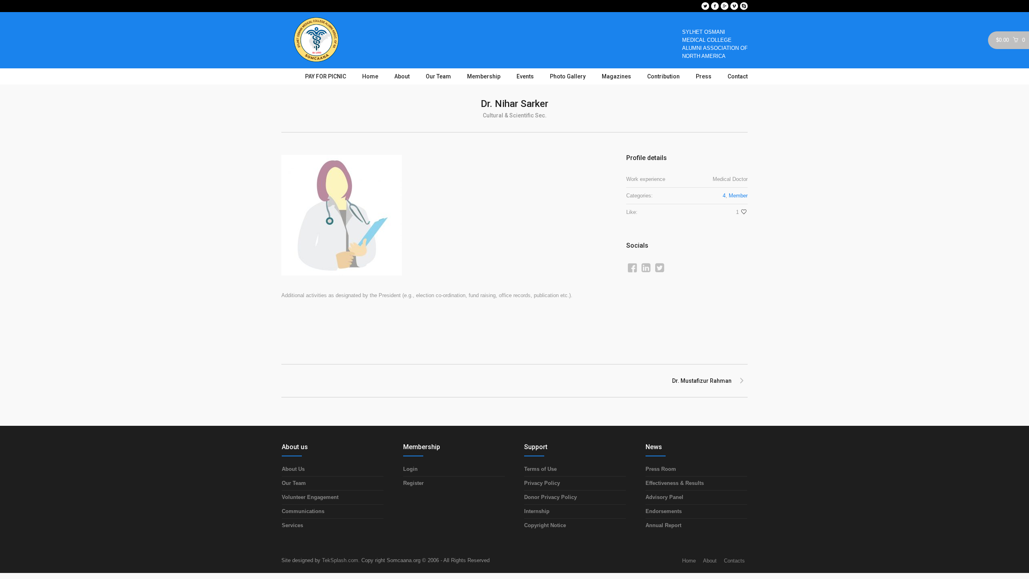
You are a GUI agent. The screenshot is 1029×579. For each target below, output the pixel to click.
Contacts (734, 560)
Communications (303, 511)
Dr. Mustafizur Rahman (702, 381)
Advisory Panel (664, 497)
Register (413, 483)
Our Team (294, 483)
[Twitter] (705, 6)
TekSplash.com (340, 560)
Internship (536, 511)
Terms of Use (540, 469)
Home (689, 560)
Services (292, 525)
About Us (293, 469)
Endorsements (664, 511)
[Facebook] (715, 6)
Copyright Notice (545, 525)
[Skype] (744, 6)
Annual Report (663, 525)
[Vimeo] (734, 6)
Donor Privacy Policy (550, 497)
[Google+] (724, 6)
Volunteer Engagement (310, 497)
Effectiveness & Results (675, 483)
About (710, 560)
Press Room (661, 469)
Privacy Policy (542, 483)
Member (738, 196)
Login (410, 469)
